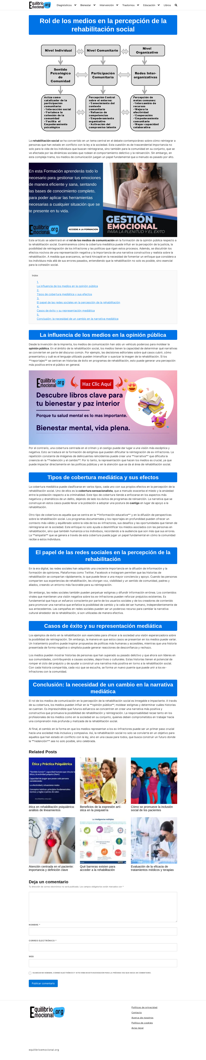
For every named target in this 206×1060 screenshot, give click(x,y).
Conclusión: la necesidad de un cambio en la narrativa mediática (77, 316)
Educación (149, 5)
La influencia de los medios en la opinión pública (67, 284)
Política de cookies (142, 1022)
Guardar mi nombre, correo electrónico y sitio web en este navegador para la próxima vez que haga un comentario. (92, 973)
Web (31, 956)
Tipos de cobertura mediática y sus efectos (64, 292)
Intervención (107, 5)
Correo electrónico (43, 940)
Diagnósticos (64, 5)
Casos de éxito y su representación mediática (66, 308)
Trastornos (128, 5)
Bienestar (85, 5)
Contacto (137, 1012)
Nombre (34, 924)
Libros (167, 5)
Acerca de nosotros (142, 1017)
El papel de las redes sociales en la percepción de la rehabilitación (78, 300)
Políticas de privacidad (144, 1007)
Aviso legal (138, 1028)
